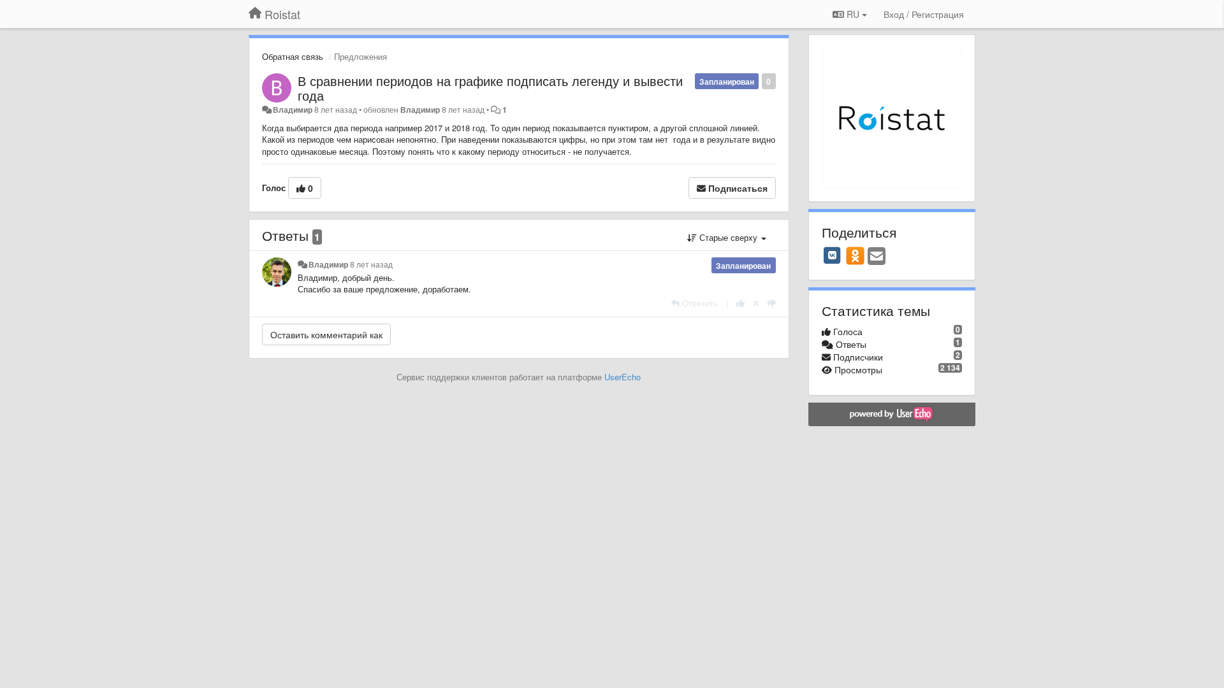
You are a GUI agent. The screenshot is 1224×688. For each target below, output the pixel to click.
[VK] (832, 255)
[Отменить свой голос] (756, 303)
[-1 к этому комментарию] (772, 303)
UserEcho (622, 377)
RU (853, 14)
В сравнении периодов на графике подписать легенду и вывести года (490, 87)
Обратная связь (292, 56)
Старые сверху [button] (728, 237)
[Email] (876, 257)
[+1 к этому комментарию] (740, 303)
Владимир (292, 109)
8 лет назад (371, 264)
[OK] (855, 255)
